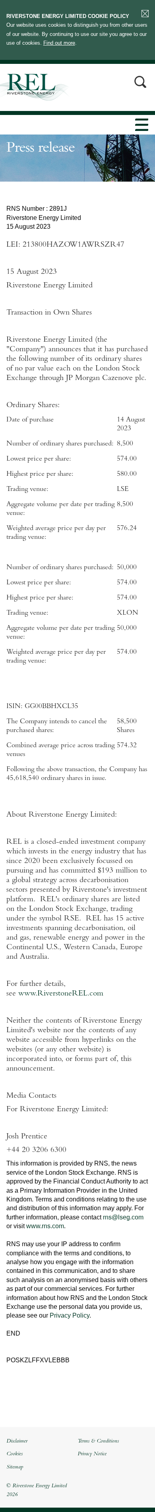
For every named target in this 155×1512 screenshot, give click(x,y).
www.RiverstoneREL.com (60, 994)
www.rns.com (45, 1226)
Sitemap (14, 1467)
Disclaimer (16, 1441)
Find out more (59, 43)
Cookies (14, 1454)
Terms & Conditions (98, 1441)
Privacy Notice (92, 1454)
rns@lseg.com (123, 1217)
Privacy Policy (69, 1315)
